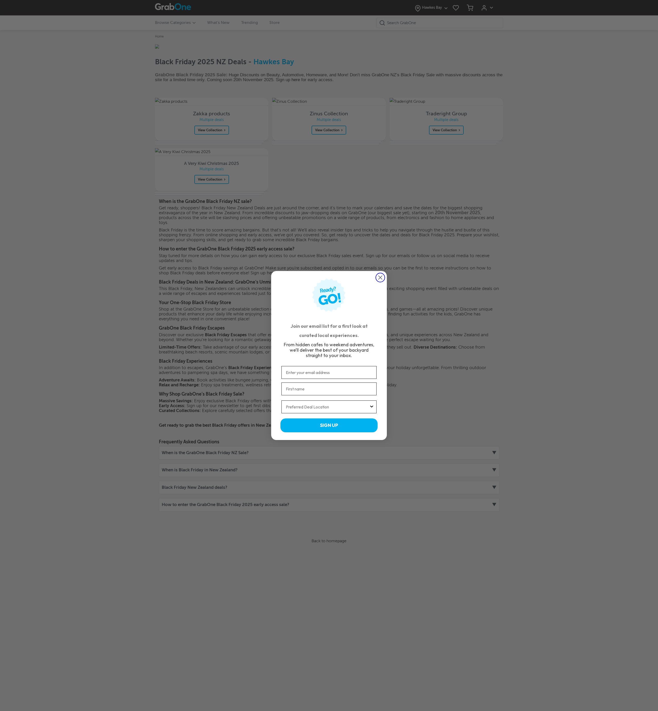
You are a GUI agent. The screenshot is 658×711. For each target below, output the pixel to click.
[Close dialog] (380, 277)
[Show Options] (371, 407)
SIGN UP (329, 425)
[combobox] (327, 407)
